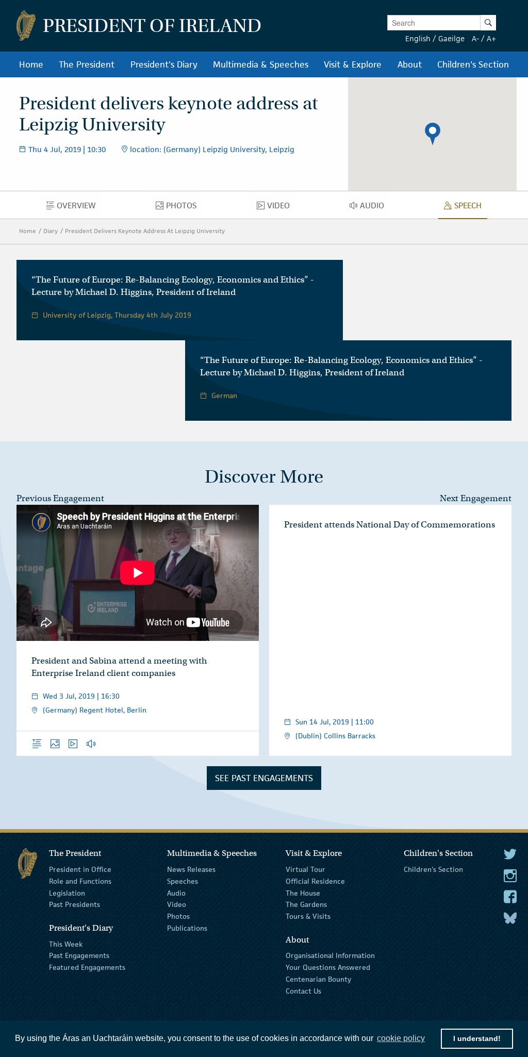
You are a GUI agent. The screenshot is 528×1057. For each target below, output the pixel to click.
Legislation (67, 892)
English (418, 38)
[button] (432, 134)
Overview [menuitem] (79, 208)
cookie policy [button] (401, 1038)
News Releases (191, 869)
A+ (491, 38)
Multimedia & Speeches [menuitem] (260, 64)
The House (303, 892)
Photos (178, 916)
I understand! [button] (477, 1038)
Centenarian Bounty (318, 979)
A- (475, 38)
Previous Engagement (60, 498)
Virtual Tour (305, 869)
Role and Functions (80, 881)
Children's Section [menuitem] (473, 64)
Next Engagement (476, 498)
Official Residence (315, 881)
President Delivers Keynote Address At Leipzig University (145, 231)
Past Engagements (79, 955)
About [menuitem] (410, 64)
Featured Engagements (87, 967)
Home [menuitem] (31, 64)
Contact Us (303, 991)
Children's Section (433, 869)
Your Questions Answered (328, 967)
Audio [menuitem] (375, 208)
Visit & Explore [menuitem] (353, 64)
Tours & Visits (308, 916)
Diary (50, 231)
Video (176, 904)
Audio (176, 892)
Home (27, 231)
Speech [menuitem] (470, 208)
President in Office (80, 869)
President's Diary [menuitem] (163, 64)
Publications (187, 928)
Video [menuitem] (281, 208)
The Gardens (306, 904)
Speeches (182, 881)
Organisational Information (330, 955)
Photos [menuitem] (184, 208)
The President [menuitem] (86, 64)
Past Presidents (74, 904)
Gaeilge (451, 38)
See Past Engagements (264, 778)
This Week (65, 943)
